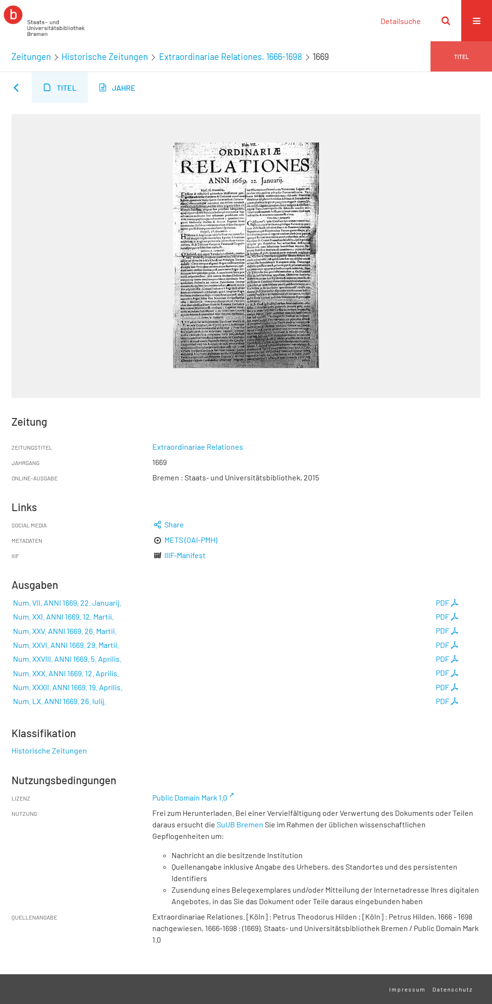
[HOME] (44, 20)
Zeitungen (31, 56)
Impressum (407, 989)
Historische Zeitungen (105, 56)
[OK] (445, 20)
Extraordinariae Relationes (197, 446)
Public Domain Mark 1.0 (189, 797)
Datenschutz (452, 989)
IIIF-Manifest (185, 555)
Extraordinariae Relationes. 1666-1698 (230, 56)
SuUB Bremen (240, 824)
